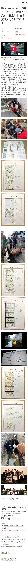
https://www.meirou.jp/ (19, 539)
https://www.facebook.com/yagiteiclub (11, 546)
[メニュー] (22, 1)
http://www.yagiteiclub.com (18, 542)
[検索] (25, 1)
